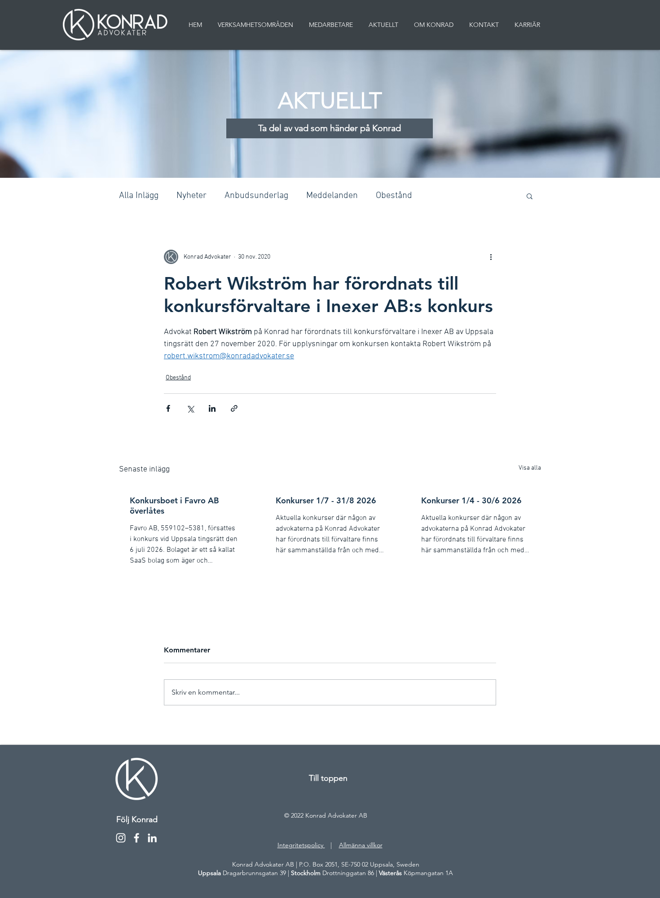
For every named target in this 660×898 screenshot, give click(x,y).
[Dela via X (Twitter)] (190, 408)
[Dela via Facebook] (168, 408)
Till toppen (328, 778)
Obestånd (394, 195)
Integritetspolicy (301, 845)
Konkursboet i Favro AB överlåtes (174, 505)
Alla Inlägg (138, 195)
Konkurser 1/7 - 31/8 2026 (326, 500)
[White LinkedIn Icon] (152, 838)
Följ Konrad (137, 819)
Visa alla (530, 468)
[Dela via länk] (234, 408)
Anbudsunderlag (256, 195)
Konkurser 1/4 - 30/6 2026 (471, 500)
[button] (529, 195)
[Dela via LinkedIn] (212, 408)
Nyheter (191, 195)
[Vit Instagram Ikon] (120, 838)
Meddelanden (332, 195)
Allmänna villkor (361, 845)
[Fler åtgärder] (490, 256)
